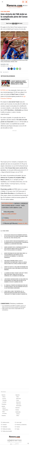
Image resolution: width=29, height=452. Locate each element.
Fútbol (17, 396)
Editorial (4, 408)
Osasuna (4, 415)
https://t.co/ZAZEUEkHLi (9, 220)
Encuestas (4, 413)
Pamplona (4, 404)
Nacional (17, 407)
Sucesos (4, 398)
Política (3, 396)
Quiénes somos (5, 422)
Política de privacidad (7, 431)
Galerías (18, 413)
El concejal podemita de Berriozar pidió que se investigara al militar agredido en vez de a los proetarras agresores (16, 287)
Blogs (3, 411)
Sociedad (4, 402)
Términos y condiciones (16, 303)
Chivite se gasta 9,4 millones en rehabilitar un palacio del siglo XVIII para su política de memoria (16, 268)
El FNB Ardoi (5, 90)
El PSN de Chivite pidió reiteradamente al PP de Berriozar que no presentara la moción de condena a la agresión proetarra (16, 242)
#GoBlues (19, 220)
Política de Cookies (6, 429)
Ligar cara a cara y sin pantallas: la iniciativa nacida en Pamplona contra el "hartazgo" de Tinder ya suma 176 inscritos (15, 293)
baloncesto (6, 72)
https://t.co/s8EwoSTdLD (9, 214)
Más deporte (18, 405)
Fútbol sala (18, 403)
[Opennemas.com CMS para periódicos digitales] (14, 441)
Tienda (17, 429)
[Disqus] (14, 331)
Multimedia (18, 412)
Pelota (17, 400)
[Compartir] (9, 68)
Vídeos (17, 415)
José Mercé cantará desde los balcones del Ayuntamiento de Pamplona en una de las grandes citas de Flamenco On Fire (16, 280)
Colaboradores (5, 409)
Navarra (3, 395)
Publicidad (4, 426)
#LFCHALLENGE (7, 203)
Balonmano (18, 402)
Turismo (18, 426)
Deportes (17, 395)
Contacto (4, 424)
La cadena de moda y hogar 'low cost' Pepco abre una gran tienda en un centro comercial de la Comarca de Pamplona (16, 274)
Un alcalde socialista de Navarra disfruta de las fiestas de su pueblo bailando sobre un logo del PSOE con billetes (15, 236)
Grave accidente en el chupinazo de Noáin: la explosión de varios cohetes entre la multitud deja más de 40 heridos (16, 249)
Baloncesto (18, 398)
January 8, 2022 (22, 223)
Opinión (3, 406)
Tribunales (4, 400)
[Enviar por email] (20, 68)
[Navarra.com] (14, 5)
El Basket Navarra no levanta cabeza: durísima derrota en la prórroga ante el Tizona (18, 83)
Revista (17, 409)
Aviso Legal (18, 422)
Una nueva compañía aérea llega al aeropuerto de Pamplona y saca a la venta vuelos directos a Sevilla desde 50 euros (15, 262)
